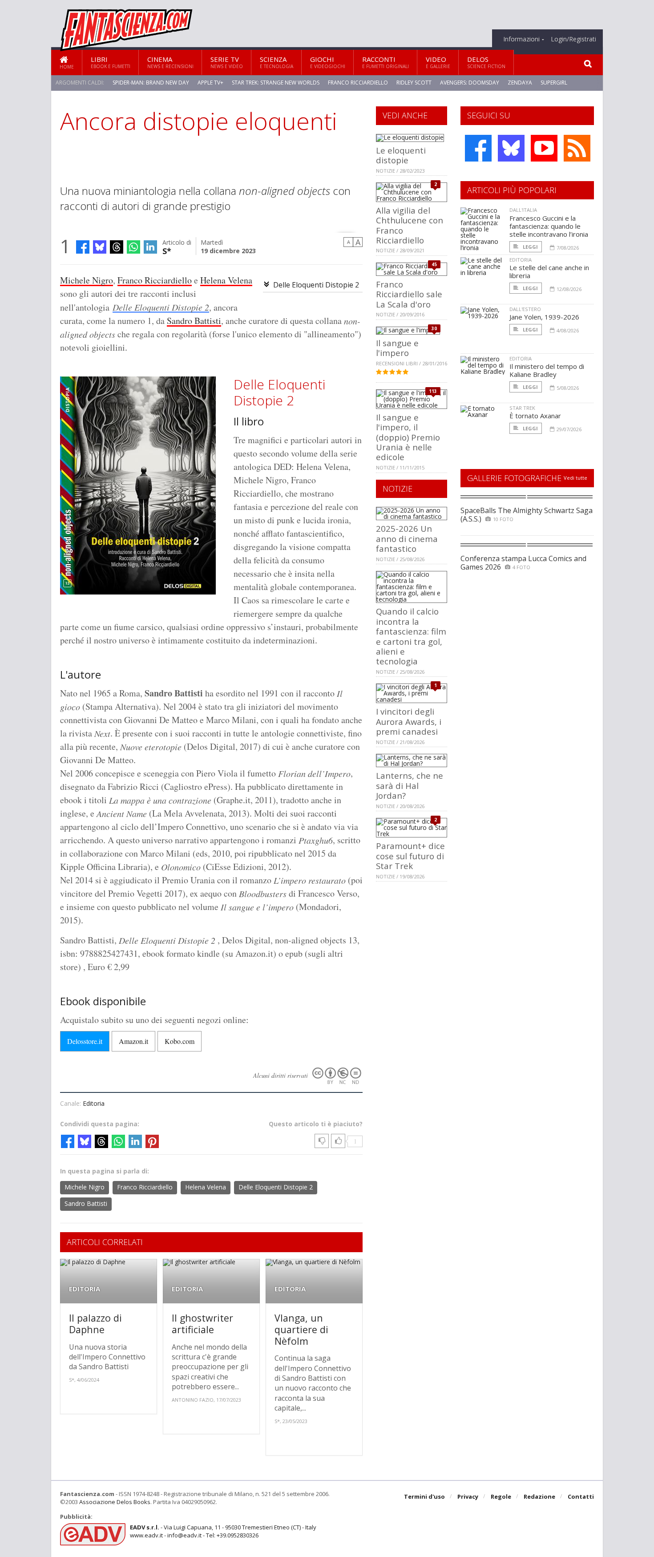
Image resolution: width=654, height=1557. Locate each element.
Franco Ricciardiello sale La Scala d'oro (409, 294)
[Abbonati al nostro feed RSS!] (577, 148)
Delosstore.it (84, 1041)
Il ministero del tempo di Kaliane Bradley (546, 370)
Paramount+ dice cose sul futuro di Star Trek (410, 855)
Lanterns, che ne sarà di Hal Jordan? (409, 785)
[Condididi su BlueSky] (99, 247)
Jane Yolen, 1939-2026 (544, 316)
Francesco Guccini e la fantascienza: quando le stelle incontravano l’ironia (548, 226)
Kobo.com (179, 1041)
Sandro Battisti (194, 321)
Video (438, 62)
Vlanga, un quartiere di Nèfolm (301, 1329)
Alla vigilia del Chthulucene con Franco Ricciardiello (409, 225)
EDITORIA (84, 1289)
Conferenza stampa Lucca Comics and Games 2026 (523, 563)
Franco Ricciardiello (358, 82)
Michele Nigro (86, 280)
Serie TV (226, 62)
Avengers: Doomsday (469, 82)
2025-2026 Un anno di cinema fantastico (407, 538)
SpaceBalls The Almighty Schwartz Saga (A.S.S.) (526, 515)
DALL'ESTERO (525, 309)
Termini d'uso (424, 1496)
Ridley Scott (414, 82)
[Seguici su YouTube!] (544, 148)
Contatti (581, 1496)
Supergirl (554, 82)
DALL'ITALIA (523, 209)
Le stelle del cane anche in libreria (549, 271)
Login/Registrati (573, 39)
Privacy (467, 1496)
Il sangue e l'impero (397, 347)
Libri (110, 62)
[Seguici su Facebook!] (478, 148)
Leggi (529, 246)
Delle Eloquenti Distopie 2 (316, 285)
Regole (501, 1496)
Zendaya (520, 82)
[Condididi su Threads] (116, 247)
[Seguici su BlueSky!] (511, 148)
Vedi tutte (575, 477)
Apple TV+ (210, 82)
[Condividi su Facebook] (82, 247)
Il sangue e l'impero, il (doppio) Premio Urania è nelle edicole (408, 437)
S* (166, 250)
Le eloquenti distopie (401, 155)
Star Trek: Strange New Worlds (275, 82)
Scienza (276, 62)
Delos (486, 62)
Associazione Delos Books (114, 1502)
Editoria (94, 1103)
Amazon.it (133, 1041)
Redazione (539, 1496)
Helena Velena (226, 280)
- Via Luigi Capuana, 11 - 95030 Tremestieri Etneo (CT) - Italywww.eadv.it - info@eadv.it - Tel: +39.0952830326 (223, 1531)
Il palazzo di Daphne (95, 1323)
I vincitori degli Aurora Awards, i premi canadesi (408, 721)
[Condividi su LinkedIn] (150, 247)
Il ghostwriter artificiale (202, 1323)
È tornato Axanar (535, 415)
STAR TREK (522, 407)
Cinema (170, 62)
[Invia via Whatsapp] (133, 247)
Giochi (327, 62)
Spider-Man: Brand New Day (151, 82)
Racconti (385, 62)
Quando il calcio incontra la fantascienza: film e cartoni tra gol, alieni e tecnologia (411, 636)
